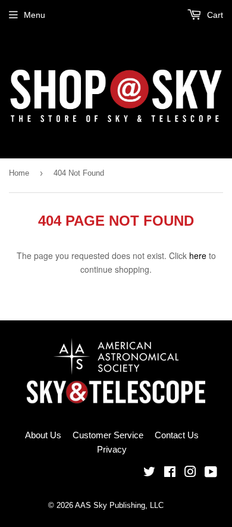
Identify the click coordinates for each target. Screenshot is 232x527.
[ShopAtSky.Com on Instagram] (190, 473)
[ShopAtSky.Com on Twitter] (149, 473)
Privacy (112, 449)
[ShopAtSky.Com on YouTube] (211, 473)
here (197, 255)
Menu (34, 15)
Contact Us (177, 435)
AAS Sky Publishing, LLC (119, 505)
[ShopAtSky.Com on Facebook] (170, 473)
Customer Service (108, 435)
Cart (214, 15)
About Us (43, 435)
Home (19, 173)
